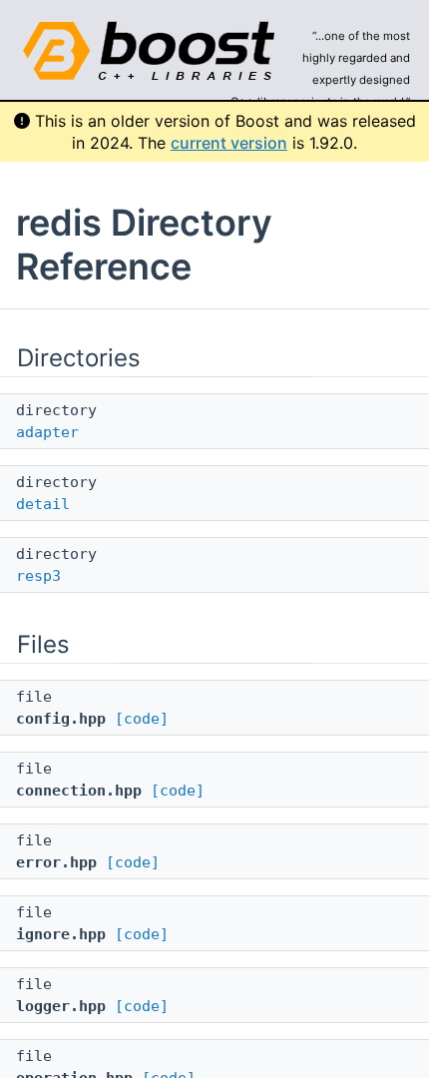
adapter (47, 432)
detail (43, 504)
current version (229, 143)
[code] (142, 719)
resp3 (38, 576)
